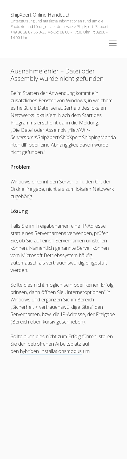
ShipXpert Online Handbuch (40, 14)
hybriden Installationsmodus (51, 351)
